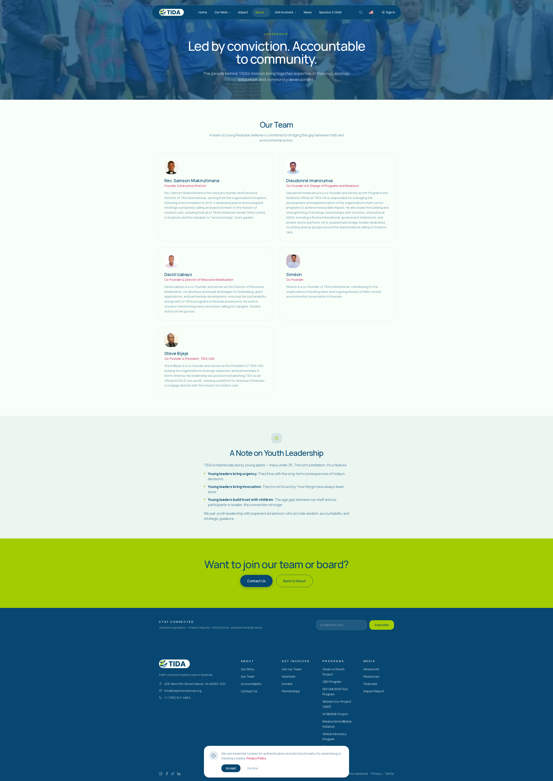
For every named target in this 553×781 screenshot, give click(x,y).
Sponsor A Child (330, 12)
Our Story (247, 669)
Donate (287, 684)
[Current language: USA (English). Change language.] (371, 12)
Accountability (251, 684)
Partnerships (291, 691)
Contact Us (249, 691)
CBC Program (332, 682)
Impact (243, 12)
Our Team (248, 676)
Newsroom (371, 669)
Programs (333, 661)
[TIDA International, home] (171, 12)
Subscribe (382, 625)
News (308, 12)
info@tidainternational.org (183, 691)
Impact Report (374, 691)
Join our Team (292, 669)
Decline (252, 768)
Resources (371, 676)
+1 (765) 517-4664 (177, 698)
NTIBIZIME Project (335, 714)
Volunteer (289, 676)
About (259, 12)
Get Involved (284, 12)
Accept (231, 768)
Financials (370, 684)
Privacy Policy (256, 758)
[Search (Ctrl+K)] (360, 12)
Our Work (221, 12)
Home (203, 12)
